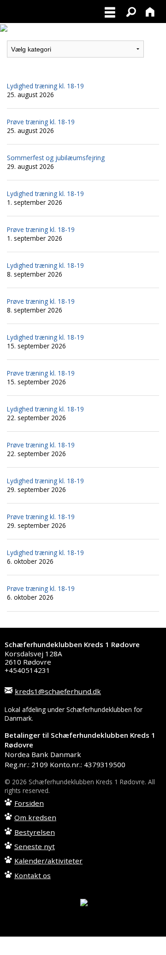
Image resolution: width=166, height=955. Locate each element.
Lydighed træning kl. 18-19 (45, 85)
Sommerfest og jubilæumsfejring (56, 157)
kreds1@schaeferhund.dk (58, 691)
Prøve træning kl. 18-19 (41, 121)
